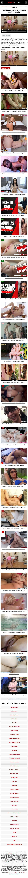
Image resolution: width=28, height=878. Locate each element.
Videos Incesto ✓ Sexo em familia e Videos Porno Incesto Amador (16, 873)
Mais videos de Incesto (14, 699)
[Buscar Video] (26, 2)
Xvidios (6, 861)
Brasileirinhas (9, 6)
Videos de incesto (11, 853)
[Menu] (2, 2)
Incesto (3, 6)
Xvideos (23, 861)
